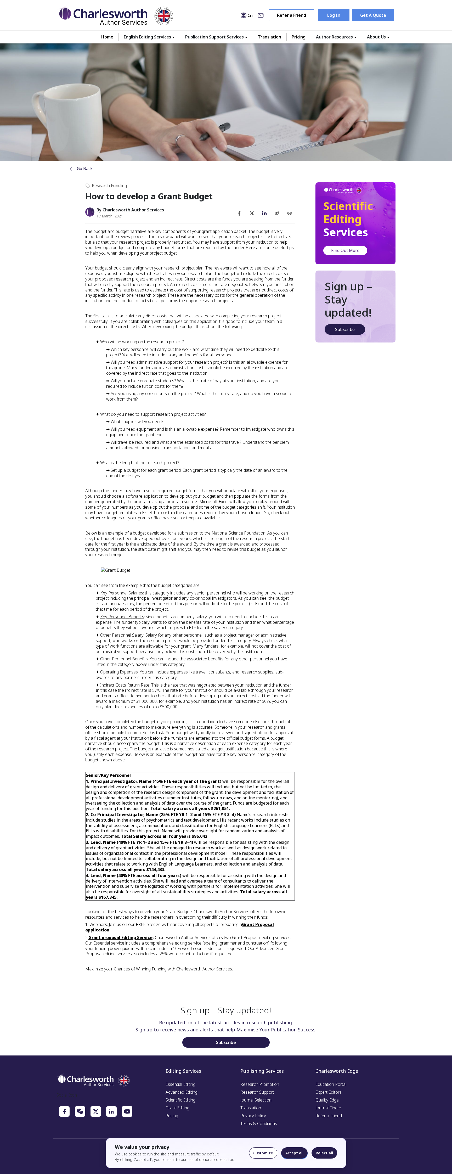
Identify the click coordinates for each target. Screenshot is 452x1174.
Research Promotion (259, 1084)
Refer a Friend (291, 15)
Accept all (294, 1152)
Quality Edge (327, 1100)
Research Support (257, 1092)
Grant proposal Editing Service (120, 937)
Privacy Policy (253, 1116)
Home (107, 37)
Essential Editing (180, 1084)
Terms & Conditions (258, 1123)
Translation (269, 37)
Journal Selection (256, 1100)
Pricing (299, 37)
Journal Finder (328, 1108)
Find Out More (345, 250)
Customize (263, 1152)
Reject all (324, 1152)
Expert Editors (328, 1092)
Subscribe (345, 329)
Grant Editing (177, 1108)
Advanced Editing (181, 1092)
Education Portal (330, 1084)
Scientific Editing (180, 1100)
